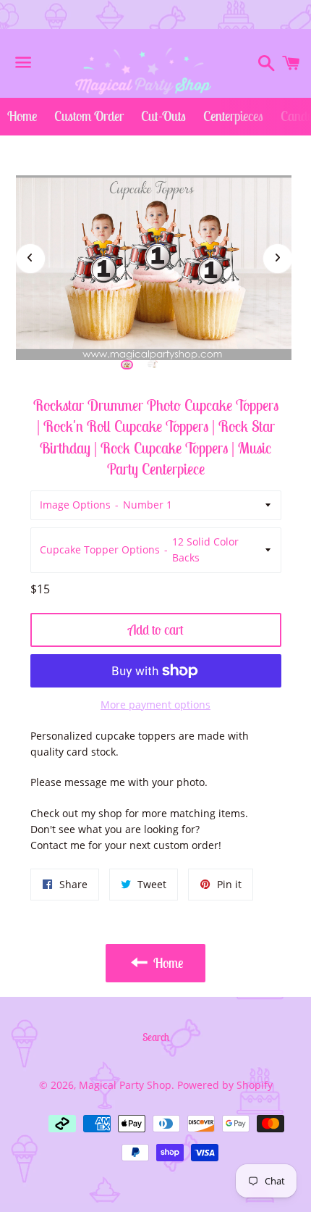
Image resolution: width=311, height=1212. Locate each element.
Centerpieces (233, 116)
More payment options (155, 704)
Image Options (75, 504)
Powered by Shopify (225, 1085)
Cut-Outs (163, 116)
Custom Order (89, 116)
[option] (127, 364)
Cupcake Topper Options (100, 549)
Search (155, 1037)
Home (22, 116)
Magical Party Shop (125, 1085)
